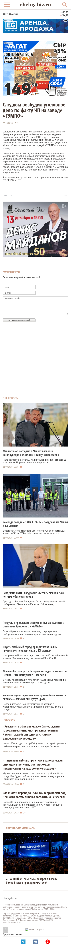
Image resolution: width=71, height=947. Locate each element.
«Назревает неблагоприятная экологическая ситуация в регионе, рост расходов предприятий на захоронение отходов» (33, 764)
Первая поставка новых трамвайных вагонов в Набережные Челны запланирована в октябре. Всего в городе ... (33, 707)
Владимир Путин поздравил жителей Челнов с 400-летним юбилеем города (34, 595)
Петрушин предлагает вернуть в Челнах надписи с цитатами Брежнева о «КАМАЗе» (33, 624)
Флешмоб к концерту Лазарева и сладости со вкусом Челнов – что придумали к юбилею (35, 673)
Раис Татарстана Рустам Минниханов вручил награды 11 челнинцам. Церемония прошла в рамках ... (34, 461)
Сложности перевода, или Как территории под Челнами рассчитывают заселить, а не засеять (34, 795)
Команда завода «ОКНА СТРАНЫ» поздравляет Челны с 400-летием (35, 524)
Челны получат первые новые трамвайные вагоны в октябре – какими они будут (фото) (34, 697)
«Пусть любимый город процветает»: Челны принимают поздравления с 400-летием (30, 648)
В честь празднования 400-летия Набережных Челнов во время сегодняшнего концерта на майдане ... (34, 681)
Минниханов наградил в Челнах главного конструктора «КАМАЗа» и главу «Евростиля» (31, 453)
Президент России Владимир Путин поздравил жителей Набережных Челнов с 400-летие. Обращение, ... (34, 603)
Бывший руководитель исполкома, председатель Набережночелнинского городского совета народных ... (33, 632)
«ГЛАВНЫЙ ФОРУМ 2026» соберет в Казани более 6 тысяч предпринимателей (32, 881)
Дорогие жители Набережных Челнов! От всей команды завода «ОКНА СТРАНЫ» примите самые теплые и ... (33, 532)
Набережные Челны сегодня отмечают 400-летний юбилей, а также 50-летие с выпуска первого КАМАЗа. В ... (35, 657)
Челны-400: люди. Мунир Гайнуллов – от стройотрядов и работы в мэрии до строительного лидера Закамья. (34, 745)
